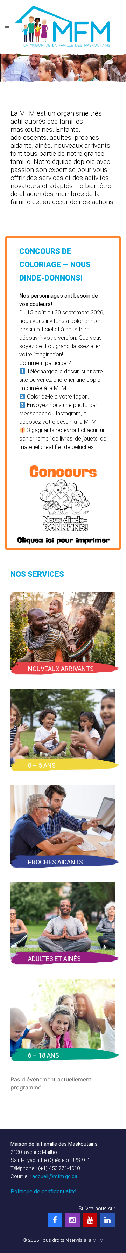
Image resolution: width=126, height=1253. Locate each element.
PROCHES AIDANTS (55, 862)
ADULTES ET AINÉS (54, 958)
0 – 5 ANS (42, 765)
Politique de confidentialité (43, 1191)
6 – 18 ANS (43, 1055)
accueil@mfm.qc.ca (54, 1176)
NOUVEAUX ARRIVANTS (61, 668)
